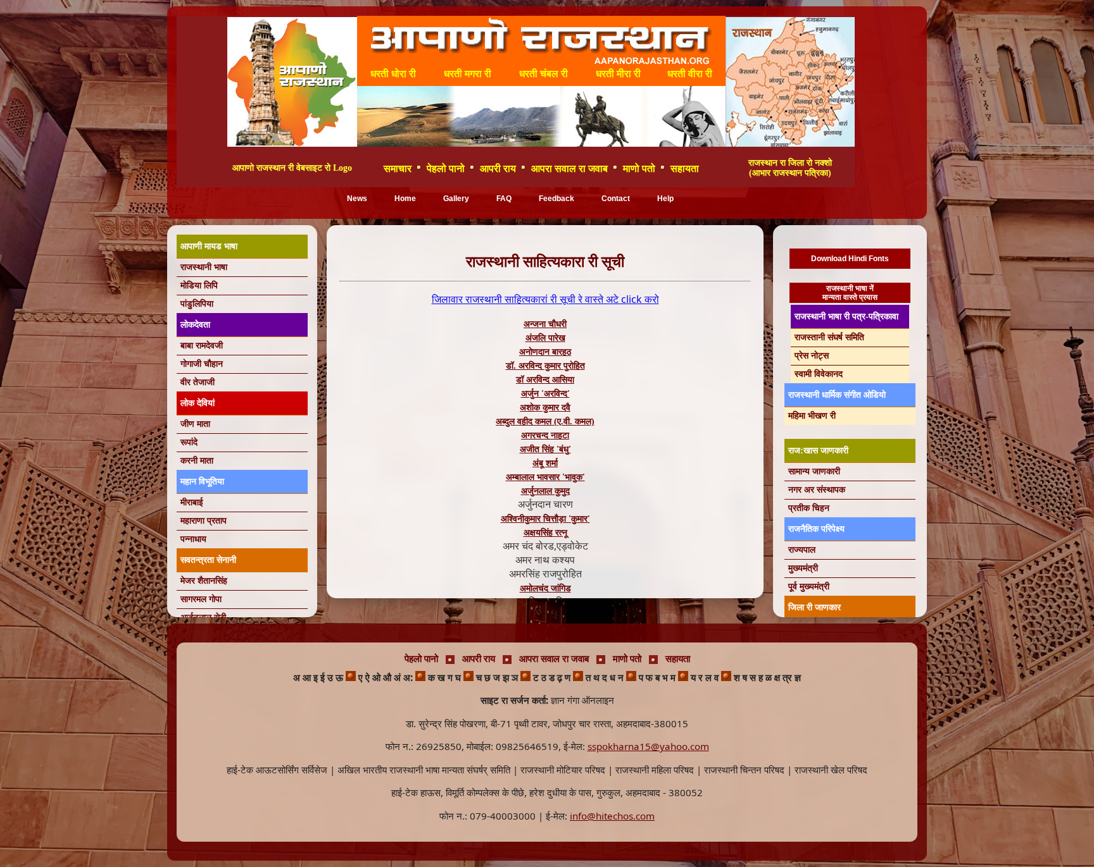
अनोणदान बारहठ (545, 352)
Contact (615, 198)
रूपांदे (189, 442)
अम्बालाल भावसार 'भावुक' (545, 477)
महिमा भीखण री (812, 416)
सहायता (684, 168)
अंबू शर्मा (545, 463)
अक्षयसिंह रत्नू (545, 533)
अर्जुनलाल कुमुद (545, 491)
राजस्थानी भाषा (203, 267)
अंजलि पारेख (545, 338)
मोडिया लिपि (199, 285)
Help (665, 198)
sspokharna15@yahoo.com (648, 746)
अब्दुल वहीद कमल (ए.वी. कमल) (545, 421)
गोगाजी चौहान (201, 364)
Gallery (456, 198)
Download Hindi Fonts (850, 258)
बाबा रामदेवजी (201, 345)
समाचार (398, 168)
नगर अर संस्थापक (816, 490)
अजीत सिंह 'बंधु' (545, 449)
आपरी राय (498, 168)
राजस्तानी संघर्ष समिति (829, 337)
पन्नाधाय (193, 539)
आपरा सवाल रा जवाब (569, 168)
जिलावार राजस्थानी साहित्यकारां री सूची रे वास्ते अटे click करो (545, 299)
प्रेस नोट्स (812, 355)
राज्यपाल (801, 550)
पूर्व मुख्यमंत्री (808, 586)
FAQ (504, 198)
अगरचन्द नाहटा (545, 435)
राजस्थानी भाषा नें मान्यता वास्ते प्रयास (849, 293)
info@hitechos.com (612, 815)
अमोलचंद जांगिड (545, 588)
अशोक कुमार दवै (545, 407)
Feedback (556, 198)
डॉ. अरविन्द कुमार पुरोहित (545, 366)
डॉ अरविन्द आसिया (545, 379)
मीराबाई (191, 502)
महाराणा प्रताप (203, 521)
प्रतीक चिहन (808, 508)
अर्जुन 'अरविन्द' (545, 393)
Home (405, 198)
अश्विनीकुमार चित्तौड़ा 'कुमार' (545, 519)
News (357, 198)
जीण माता (195, 424)
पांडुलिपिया (196, 304)
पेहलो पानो (446, 168)
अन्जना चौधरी (545, 324)
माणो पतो (639, 168)
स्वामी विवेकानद (819, 374)
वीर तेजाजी (197, 382)
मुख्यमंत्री (803, 568)
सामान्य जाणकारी (814, 471)
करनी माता (196, 460)
